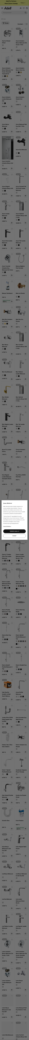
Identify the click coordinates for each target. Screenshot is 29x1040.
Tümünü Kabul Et (14, 531)
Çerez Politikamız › (7, 526)
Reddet (14, 535)
